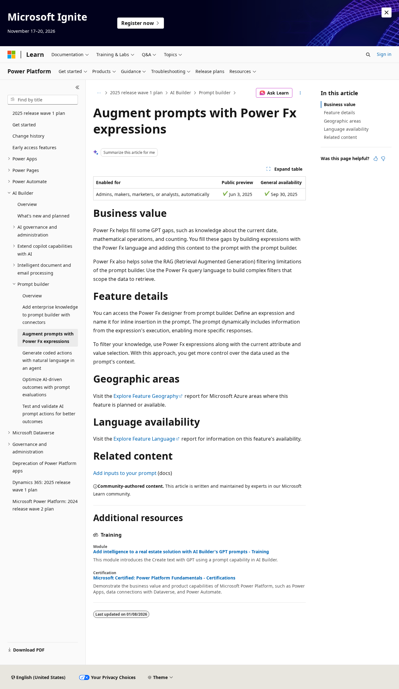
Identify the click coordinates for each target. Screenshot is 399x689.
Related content (340, 137)
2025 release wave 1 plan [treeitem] (38, 113)
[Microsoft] (11, 55)
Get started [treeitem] (24, 125)
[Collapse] (77, 87)
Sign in (384, 54)
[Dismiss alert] (387, 12)
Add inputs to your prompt (124, 473)
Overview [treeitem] (27, 204)
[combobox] (42, 100)
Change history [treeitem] (28, 136)
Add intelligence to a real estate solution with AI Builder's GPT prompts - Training (181, 552)
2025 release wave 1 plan (136, 92)
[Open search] (368, 54)
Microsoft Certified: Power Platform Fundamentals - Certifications (164, 578)
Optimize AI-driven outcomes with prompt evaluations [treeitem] (46, 387)
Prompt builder (215, 92)
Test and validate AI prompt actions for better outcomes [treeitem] (48, 413)
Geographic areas (342, 121)
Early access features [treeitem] (34, 147)
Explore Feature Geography (145, 396)
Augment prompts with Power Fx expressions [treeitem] (48, 337)
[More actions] (300, 93)
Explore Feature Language (144, 438)
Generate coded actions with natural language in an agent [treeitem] (48, 360)
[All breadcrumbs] (98, 93)
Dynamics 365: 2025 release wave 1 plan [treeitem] (41, 486)
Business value (339, 104)
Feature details (339, 112)
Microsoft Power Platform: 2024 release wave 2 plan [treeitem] (45, 505)
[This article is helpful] (375, 158)
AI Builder (180, 92)
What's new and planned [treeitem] (43, 216)
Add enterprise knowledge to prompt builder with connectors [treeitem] (50, 314)
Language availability (346, 129)
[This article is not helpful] (383, 158)
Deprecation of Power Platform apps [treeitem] (44, 467)
